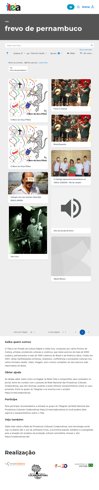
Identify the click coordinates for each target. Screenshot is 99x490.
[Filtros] (8, 53)
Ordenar (16, 53)
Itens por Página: (21, 332)
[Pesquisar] (78, 7)
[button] (75, 332)
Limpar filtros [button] (43, 63)
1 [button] (82, 332)
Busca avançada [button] (86, 50)
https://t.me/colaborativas (17, 392)
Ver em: (53, 53)
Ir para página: (54, 332)
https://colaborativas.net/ (17, 436)
